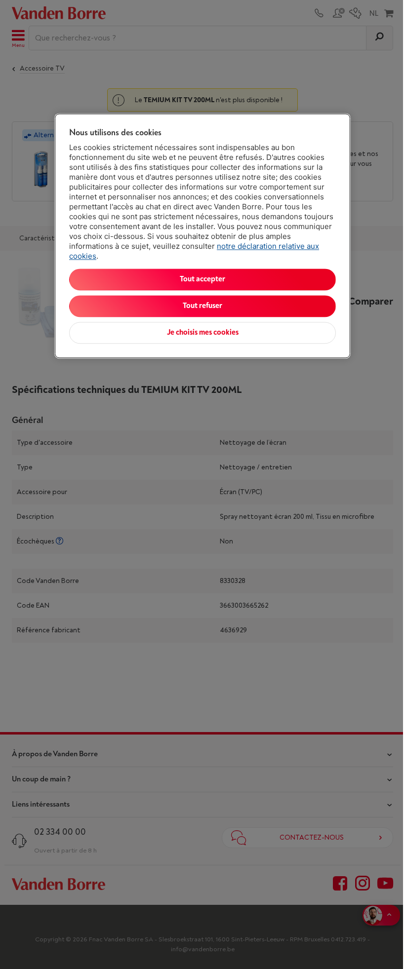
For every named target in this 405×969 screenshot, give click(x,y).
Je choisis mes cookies (203, 333)
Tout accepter (202, 279)
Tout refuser (202, 306)
